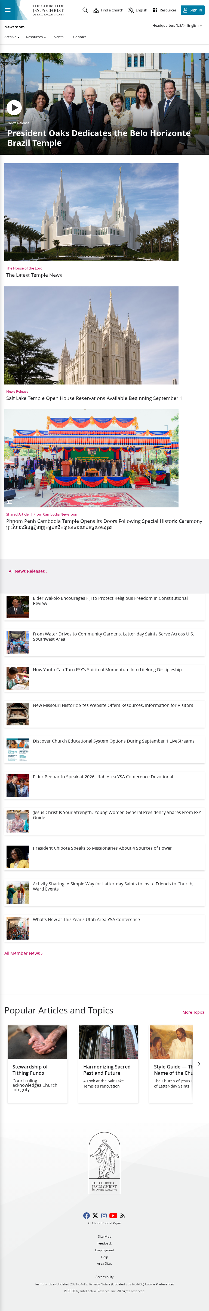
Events (58, 36)
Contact (79, 36)
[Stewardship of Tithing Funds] (37, 1057)
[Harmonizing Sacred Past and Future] (108, 1057)
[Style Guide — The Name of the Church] (179, 1057)
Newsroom (14, 27)
